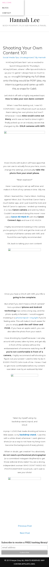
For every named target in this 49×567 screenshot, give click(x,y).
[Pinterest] (43, 8)
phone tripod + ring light (27, 318)
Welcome (6, 3)
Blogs (5, 8)
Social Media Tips (11, 57)
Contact (6, 13)
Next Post (25, 533)
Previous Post (25, 526)
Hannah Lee (25, 19)
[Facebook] (39, 8)
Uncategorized (26, 57)
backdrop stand (28, 435)
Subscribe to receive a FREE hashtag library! (24, 542)
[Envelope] (47, 8)
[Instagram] (36, 8)
